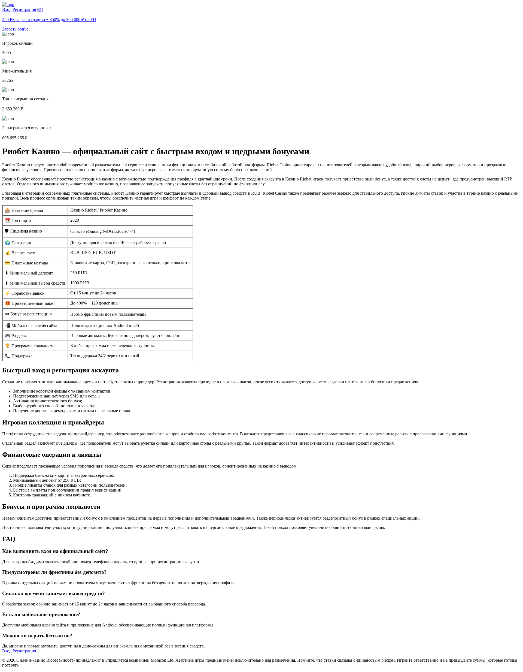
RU (40, 9)
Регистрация (24, 9)
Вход (6, 9)
